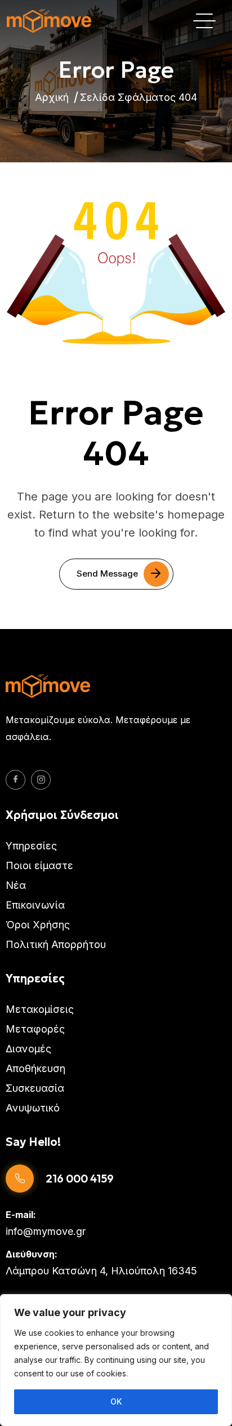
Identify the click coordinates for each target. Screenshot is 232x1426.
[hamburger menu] (204, 21)
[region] (116, 1360)
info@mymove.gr (46, 1231)
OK (116, 1401)
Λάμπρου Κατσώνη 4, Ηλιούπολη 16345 (101, 1271)
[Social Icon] (15, 780)
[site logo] (49, 21)
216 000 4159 (80, 1178)
